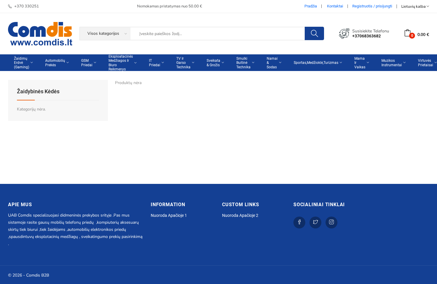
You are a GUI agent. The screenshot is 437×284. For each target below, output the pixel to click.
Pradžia (310, 6)
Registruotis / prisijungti (372, 6)
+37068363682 (366, 36)
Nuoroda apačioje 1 (169, 215)
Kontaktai (335, 6)
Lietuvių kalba (414, 6)
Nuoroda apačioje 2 (240, 215)
